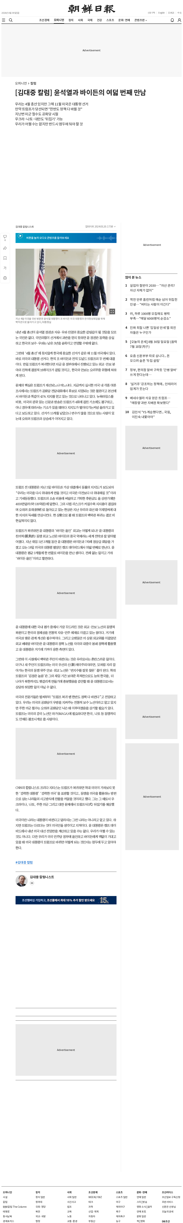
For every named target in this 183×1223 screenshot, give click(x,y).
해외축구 (120, 1216)
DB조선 (166, 1221)
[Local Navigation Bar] (3, 20)
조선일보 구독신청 (171, 1197)
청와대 (39, 1202)
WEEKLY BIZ (95, 1197)
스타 (139, 1202)
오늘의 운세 (168, 1211)
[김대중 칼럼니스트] (22, 881)
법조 (69, 1206)
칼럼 (33, 83)
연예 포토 (141, 1211)
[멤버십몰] (66, 900)
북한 (38, 1211)
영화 (142, 1221)
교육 (69, 1211)
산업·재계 (93, 1211)
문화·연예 (142, 1192)
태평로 (6, 1211)
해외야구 (120, 1206)
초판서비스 (167, 1202)
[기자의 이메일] (32, 884)
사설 (5, 1197)
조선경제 (92, 1192)
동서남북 (7, 1216)
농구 (118, 1221)
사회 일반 (72, 1197)
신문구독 (151, 12)
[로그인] (179, 20)
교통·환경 (72, 1221)
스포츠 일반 (122, 1197)
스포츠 (119, 1192)
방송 (145, 1202)
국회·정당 (41, 1206)
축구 (118, 1211)
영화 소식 (141, 1206)
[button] (20, 235)
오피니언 (21, 83)
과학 (90, 1206)
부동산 (91, 1221)
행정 (38, 1221)
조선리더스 (167, 1192)
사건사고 (71, 1202)
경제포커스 (8, 1221)
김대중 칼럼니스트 (25, 226)
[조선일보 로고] (91, 8)
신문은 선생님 (169, 1206)
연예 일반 (141, 1197)
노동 (69, 1216)
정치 (38, 1192)
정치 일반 (40, 1197)
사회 (69, 1192)
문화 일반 (141, 1216)
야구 (118, 1202)
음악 (150, 1206)
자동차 (91, 1216)
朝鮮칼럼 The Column (15, 1206)
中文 (179, 12)
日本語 (171, 12)
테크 (90, 1202)
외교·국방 (41, 1216)
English (161, 12)
